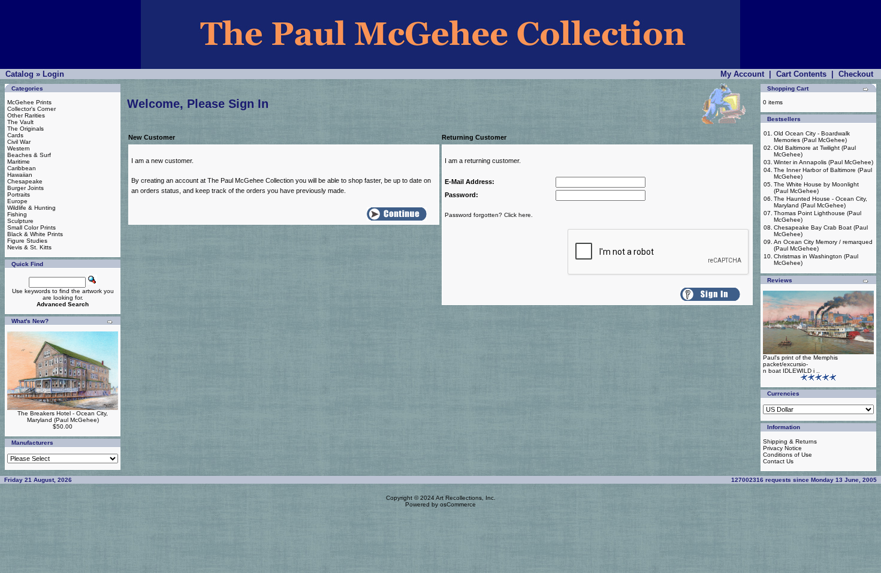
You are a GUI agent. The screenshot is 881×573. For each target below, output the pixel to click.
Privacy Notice (782, 448)
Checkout (855, 74)
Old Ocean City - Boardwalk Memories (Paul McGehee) (812, 136)
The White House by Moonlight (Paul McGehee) (816, 187)
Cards (15, 135)
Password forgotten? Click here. (489, 215)
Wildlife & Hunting (31, 207)
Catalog (19, 74)
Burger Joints (25, 188)
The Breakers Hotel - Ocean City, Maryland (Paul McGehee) (62, 416)
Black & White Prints (35, 234)
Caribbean (21, 168)
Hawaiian (19, 174)
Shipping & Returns (790, 441)
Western (18, 148)
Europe (17, 201)
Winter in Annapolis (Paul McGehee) (823, 162)
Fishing (17, 214)
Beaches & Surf (29, 155)
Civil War (19, 141)
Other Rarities (26, 115)
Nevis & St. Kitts (29, 247)
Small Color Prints (31, 227)
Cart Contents (801, 74)
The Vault (20, 122)
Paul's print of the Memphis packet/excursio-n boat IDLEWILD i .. (800, 364)
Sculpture (20, 221)
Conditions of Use (787, 454)
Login (53, 74)
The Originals (25, 128)
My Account (742, 74)
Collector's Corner (31, 108)
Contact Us (778, 461)
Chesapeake (25, 181)
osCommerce (458, 504)
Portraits (18, 194)
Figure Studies (27, 240)
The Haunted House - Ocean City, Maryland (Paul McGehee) (820, 202)
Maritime (18, 161)
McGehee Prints (29, 102)
